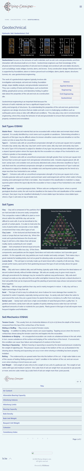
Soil (12, 33)
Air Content (7, 391)
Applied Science (66, 86)
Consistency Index (10, 432)
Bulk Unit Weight (10, 418)
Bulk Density (8, 414)
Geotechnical (19, 33)
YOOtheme (45, 465)
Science (66, 82)
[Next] (47, 438)
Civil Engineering (66, 94)
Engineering (66, 90)
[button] (81, 6)
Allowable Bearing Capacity (14, 395)
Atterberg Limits (9, 405)
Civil (27, 33)
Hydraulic (6, 33)
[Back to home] (19, 6)
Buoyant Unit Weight (11, 423)
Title (42, 386)
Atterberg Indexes (10, 400)
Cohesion (6, 428)
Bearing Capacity (10, 409)
